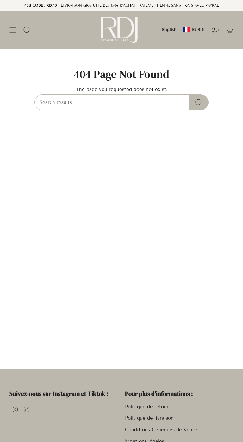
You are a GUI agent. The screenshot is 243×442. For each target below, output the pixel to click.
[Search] (199, 102)
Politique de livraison (149, 418)
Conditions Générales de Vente (161, 430)
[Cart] (229, 30)
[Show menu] (12, 30)
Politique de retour (147, 406)
